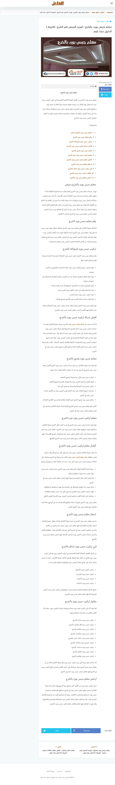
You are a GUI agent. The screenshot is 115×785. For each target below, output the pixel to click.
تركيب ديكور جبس (103, 21)
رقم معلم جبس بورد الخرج (83, 137)
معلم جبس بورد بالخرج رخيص (82, 133)
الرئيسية (68, 771)
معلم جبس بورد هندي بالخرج (83, 151)
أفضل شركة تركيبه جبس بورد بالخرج (80, 146)
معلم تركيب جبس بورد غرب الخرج (81, 155)
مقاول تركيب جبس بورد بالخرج (82, 173)
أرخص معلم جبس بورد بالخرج (82, 178)
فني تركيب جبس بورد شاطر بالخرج (81, 169)
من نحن (59, 771)
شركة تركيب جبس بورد (76, 324)
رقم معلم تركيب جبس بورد (77, 457)
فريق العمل (50, 771)
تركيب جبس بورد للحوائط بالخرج (81, 142)
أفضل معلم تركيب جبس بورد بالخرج (80, 160)
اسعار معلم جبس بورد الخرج (82, 164)
